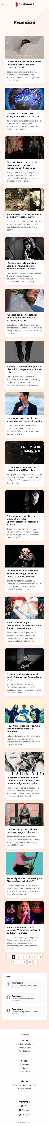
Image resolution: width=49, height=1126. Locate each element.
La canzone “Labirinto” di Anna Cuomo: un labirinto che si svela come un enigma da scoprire (23, 780)
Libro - (24, 1085)
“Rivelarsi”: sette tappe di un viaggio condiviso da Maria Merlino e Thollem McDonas (21, 266)
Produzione (24, 1068)
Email (25, 1105)
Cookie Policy (24, 1051)
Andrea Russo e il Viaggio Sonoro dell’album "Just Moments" (24, 215)
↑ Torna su (24, 1034)
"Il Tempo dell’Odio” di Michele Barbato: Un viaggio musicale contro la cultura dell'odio (22, 573)
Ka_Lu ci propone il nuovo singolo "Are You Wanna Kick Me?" (24, 880)
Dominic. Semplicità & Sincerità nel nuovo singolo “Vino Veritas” (23, 831)
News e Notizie (24, 1089)
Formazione (25, 1064)
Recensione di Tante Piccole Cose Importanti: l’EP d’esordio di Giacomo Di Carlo (24, 64)
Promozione (24, 1071)
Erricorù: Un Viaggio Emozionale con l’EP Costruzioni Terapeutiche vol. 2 (24, 677)
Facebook (26, 1110)
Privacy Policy (24, 1048)
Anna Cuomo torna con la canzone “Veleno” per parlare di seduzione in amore (23, 930)
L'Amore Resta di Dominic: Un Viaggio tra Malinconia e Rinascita (24, 420)
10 (30, 962)
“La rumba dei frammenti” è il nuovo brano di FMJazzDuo (22, 468)
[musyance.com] (24, 8)
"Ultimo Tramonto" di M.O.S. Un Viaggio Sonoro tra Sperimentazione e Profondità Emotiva (22, 520)
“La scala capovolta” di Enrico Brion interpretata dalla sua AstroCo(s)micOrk (22, 318)
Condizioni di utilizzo (24, 1044)
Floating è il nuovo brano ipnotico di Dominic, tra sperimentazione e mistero (24, 369)
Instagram (26, 1114)
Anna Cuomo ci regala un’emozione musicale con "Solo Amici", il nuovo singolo (24, 625)
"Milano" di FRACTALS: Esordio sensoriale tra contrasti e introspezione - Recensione (22, 165)
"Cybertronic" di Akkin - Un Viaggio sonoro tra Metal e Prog (23, 115)
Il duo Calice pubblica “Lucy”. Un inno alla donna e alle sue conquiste (23, 729)
